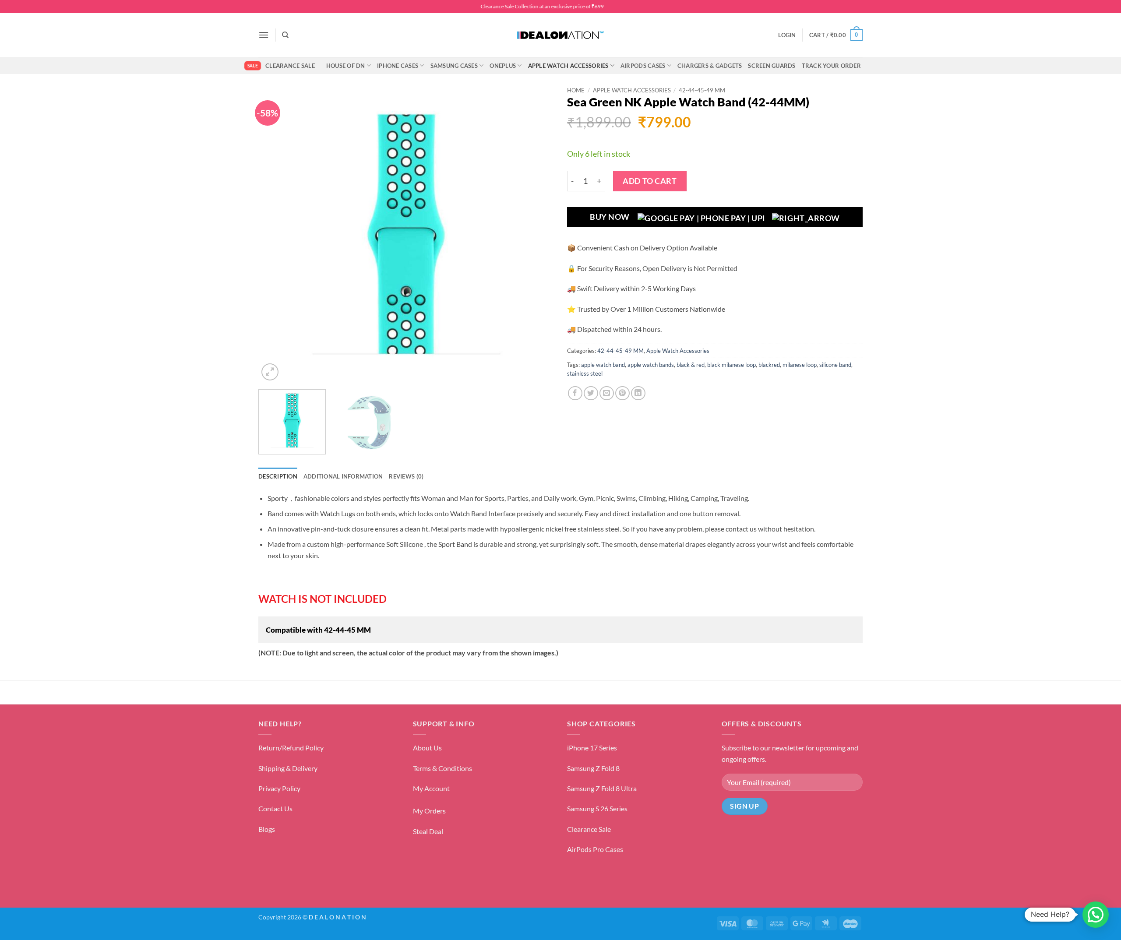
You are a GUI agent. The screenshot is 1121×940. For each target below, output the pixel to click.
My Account (431, 788)
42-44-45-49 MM (702, 90)
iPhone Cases (397, 65)
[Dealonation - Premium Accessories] (560, 35)
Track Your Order (831, 65)
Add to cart (650, 181)
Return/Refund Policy (291, 747)
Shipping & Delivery (287, 768)
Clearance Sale (290, 65)
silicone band (835, 364)
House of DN (345, 65)
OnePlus (503, 65)
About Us (427, 747)
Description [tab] (277, 476)
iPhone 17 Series (592, 747)
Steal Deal (428, 831)
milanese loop (800, 364)
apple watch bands (650, 364)
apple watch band (603, 364)
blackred (769, 364)
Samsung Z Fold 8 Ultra (602, 788)
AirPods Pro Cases (595, 849)
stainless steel (585, 373)
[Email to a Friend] (606, 393)
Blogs (266, 829)
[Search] (285, 35)
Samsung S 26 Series (597, 808)
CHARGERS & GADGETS (709, 65)
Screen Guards (771, 65)
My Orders (429, 810)
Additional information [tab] (343, 476)
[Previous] (275, 234)
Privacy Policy (279, 788)
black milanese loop (731, 364)
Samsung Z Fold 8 (593, 768)
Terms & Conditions (442, 768)
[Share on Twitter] (591, 393)
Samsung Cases (454, 65)
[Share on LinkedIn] (638, 393)
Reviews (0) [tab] (406, 476)
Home (576, 90)
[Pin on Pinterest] (622, 393)
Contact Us (275, 808)
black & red (691, 364)
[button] (263, 35)
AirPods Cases (642, 65)
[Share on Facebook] (575, 393)
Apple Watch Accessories (568, 65)
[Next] (537, 234)
